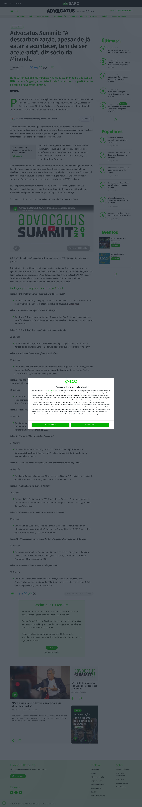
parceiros (51, 390)
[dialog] (71, 403)
